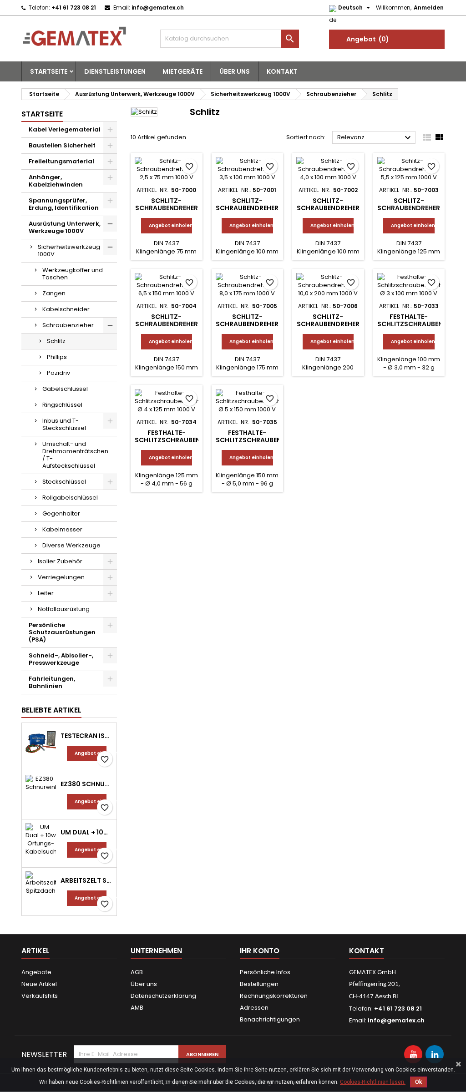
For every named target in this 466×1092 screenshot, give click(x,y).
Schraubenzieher (68, 325)
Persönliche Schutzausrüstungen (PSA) (62, 632)
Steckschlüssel (64, 481)
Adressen (254, 1007)
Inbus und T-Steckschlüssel (64, 424)
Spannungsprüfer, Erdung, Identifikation (64, 204)
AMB (137, 1007)
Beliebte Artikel (51, 710)
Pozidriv (58, 373)
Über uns (234, 71)
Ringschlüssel (62, 404)
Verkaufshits (39, 995)
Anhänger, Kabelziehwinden (56, 181)
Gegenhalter (61, 513)
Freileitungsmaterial (61, 161)
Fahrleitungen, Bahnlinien (52, 682)
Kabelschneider (66, 309)
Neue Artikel (39, 984)
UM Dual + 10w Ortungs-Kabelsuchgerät (87, 832)
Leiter (46, 593)
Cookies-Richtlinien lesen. (372, 1082)
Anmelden (429, 7)
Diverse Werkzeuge (71, 545)
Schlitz (56, 341)
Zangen (54, 293)
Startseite (48, 71)
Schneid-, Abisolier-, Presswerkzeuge (61, 659)
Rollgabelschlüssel (70, 497)
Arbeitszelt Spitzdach (87, 880)
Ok (418, 1082)
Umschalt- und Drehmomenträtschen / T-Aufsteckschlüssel (75, 455)
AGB (137, 972)
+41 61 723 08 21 (73, 7)
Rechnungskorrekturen (274, 995)
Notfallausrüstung (64, 609)
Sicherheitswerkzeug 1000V (69, 250)
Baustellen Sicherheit (62, 145)
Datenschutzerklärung (163, 995)
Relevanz (375, 137)
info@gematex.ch (158, 7)
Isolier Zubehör (60, 561)
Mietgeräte (182, 71)
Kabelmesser (62, 529)
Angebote (36, 972)
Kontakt (282, 71)
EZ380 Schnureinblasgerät (87, 784)
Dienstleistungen (115, 71)
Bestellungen (259, 984)
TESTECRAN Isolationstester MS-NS (87, 735)
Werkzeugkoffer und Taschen (72, 274)
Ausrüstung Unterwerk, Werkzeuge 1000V (65, 227)
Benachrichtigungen (270, 1019)
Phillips (57, 357)
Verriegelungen (61, 577)
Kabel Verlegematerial (65, 129)
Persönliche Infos (265, 972)
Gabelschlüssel (65, 388)
